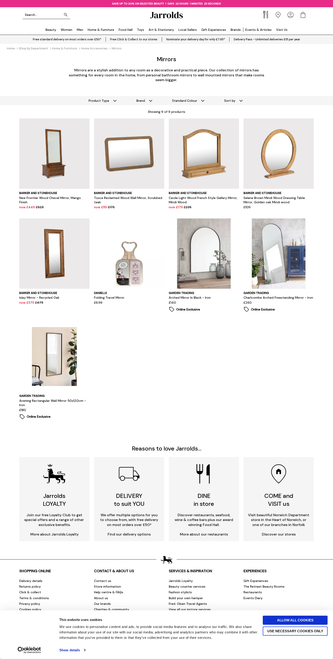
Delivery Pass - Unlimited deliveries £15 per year (267, 39)
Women (66, 30)
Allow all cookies (295, 620)
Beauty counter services (187, 586)
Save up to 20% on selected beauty (138, 3)
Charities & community (111, 609)
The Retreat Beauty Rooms (264, 586)
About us (101, 598)
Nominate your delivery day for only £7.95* (195, 39)
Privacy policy (29, 604)
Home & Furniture (101, 30)
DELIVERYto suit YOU (129, 500)
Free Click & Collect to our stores (133, 39)
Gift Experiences (213, 30)
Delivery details (30, 581)
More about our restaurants (204, 534)
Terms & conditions (34, 598)
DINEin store (204, 500)
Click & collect (30, 592)
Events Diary (253, 598)
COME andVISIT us (278, 500)
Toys (140, 30)
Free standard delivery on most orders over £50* (67, 39)
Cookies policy (30, 609)
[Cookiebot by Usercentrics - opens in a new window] (29, 650)
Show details (69, 650)
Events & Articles (258, 30)
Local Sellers (188, 30)
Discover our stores (279, 534)
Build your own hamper (186, 598)
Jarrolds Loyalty (181, 581)
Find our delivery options (129, 534)
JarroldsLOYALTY (54, 500)
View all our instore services (190, 609)
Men (80, 30)
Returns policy (30, 586)
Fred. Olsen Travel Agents (188, 604)
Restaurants (253, 592)
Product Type (99, 101)
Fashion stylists (180, 592)
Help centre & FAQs (108, 592)
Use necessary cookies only (295, 631)
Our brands (102, 604)
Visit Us (281, 30)
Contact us (102, 581)
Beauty (51, 30)
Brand (140, 101)
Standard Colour (184, 101)
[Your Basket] (303, 15)
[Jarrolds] (166, 15)
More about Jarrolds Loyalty (54, 534)
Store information (107, 586)
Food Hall (126, 30)
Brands (236, 30)
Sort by (229, 101)
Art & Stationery (161, 30)
